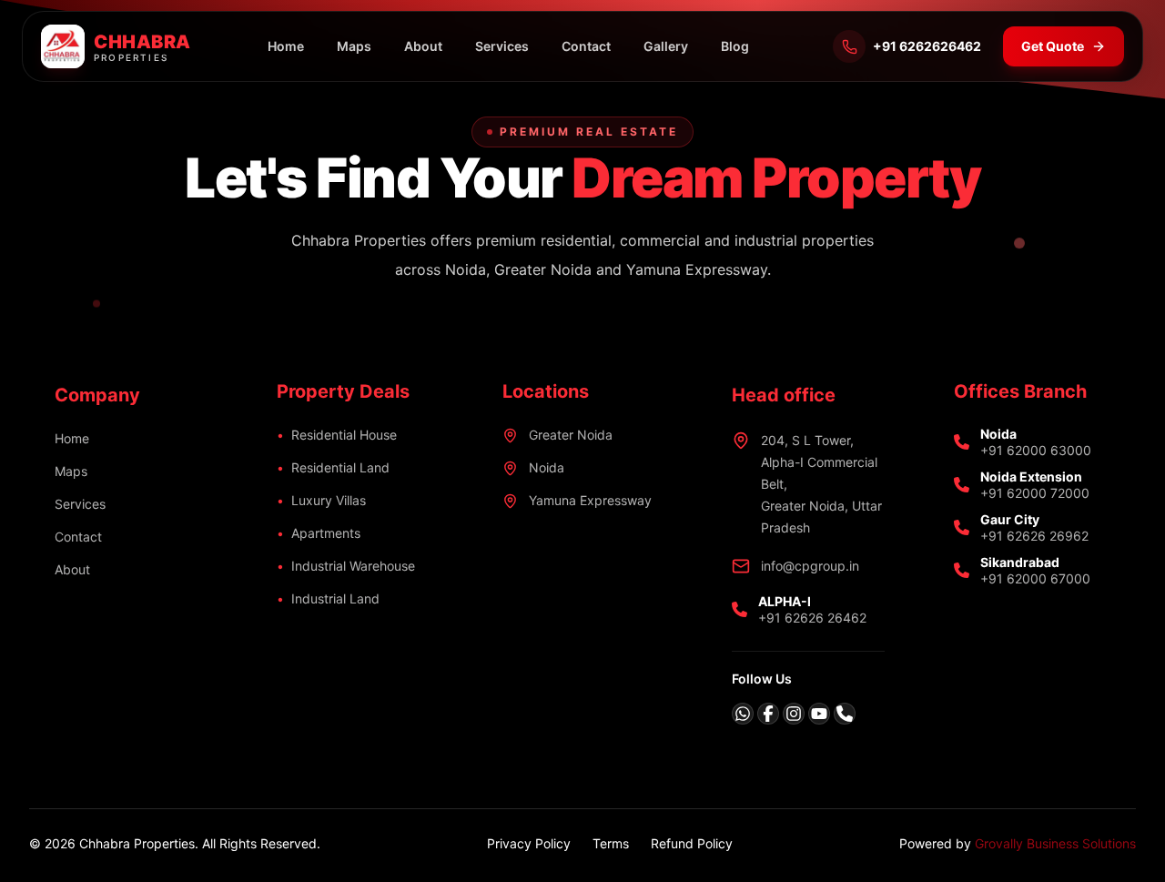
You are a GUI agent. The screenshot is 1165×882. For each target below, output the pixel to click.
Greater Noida (571, 434)
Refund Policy (692, 843)
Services (502, 46)
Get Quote (1052, 46)
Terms (611, 843)
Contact (586, 46)
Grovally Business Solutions (1055, 843)
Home (286, 46)
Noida (546, 467)
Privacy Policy (529, 843)
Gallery (665, 46)
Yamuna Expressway (590, 500)
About (423, 46)
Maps (354, 46)
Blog (735, 46)
